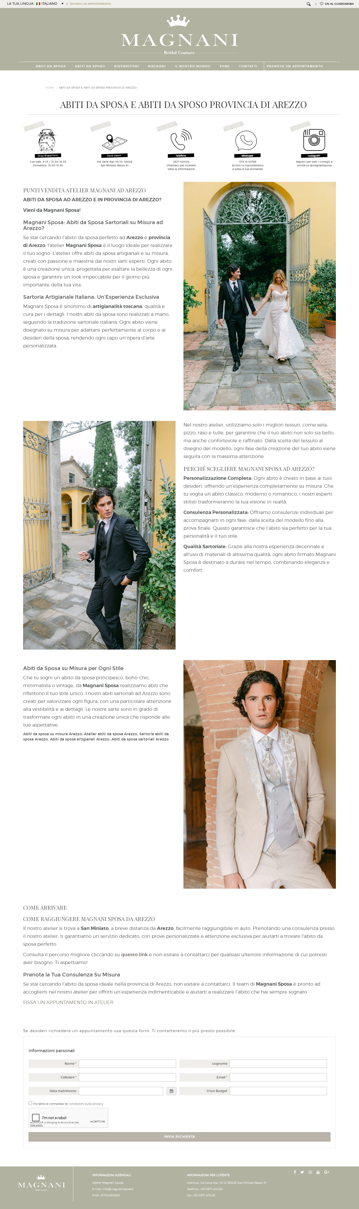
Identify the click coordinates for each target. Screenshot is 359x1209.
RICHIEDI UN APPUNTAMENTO (90, 4)
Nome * (70, 1064)
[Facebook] (295, 1172)
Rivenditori (126, 66)
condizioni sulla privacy (85, 1104)
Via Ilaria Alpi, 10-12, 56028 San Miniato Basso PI (233, 1183)
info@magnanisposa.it (118, 1189)
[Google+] (327, 1172)
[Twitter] (302, 1172)
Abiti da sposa (51, 66)
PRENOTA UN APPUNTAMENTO (295, 66)
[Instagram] (311, 1172)
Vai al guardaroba (338, 4)
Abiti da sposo (90, 66)
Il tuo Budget (217, 1091)
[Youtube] (318, 1172)
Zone (225, 66)
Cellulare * (68, 1077)
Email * (222, 1077)
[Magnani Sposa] (179, 33)
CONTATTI (248, 66)
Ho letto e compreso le (68, 1104)
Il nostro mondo (193, 66)
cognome (219, 1064)
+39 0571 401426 (211, 1189)
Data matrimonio (63, 1091)
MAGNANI (157, 66)
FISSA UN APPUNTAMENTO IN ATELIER (68, 1002)
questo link (134, 954)
